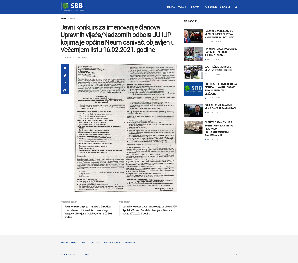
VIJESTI (182, 7)
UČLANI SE (225, 7)
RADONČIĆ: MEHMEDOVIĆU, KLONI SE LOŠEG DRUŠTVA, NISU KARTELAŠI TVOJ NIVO (219, 34)
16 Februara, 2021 (68, 58)
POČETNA (170, 7)
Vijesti (74, 242)
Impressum (130, 242)
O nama (83, 242)
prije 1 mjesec (213, 112)
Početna (64, 19)
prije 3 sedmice (213, 42)
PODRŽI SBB (211, 7)
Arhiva (72, 19)
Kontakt (117, 242)
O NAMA (195, 7)
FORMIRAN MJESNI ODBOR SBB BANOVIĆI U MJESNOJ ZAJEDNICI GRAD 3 (221, 52)
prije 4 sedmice (213, 74)
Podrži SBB (95, 242)
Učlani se (107, 242)
